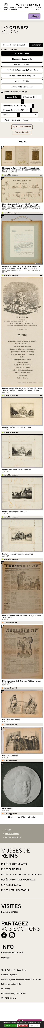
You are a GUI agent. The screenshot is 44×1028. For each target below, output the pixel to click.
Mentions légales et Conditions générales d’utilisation (21, 979)
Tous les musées (22, 53)
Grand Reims (21, 970)
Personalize (34, 1026)
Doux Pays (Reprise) (9, 755)
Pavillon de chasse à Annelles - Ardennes (17, 554)
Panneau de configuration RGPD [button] (13, 993)
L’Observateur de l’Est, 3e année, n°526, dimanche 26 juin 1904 (21, 617)
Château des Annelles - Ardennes (14, 512)
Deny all (23, 1026)
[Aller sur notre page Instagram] (12, 935)
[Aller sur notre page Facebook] (4, 935)
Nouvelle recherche (23, 127)
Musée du (22, 76)
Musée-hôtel (22, 87)
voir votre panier (23, 132)
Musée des (22, 59)
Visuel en (14, 92)
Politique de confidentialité (11, 984)
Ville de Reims (6, 970)
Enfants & (9, 912)
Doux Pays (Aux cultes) (10, 720)
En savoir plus (38, 8)
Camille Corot (7, 808)
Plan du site (5, 989)
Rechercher (36, 45)
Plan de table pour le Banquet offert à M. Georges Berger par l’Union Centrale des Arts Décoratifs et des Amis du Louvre (20, 205)
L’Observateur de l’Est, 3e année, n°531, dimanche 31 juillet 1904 (21, 682)
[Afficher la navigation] (6, 5)
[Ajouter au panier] (41, 147)
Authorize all (11, 1026)
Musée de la (22, 70)
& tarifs (12, 952)
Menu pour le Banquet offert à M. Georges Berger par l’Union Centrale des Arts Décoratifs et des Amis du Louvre (21, 169)
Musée (34, 16)
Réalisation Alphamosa (9, 975)
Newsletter (6, 957)
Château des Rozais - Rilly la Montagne (16, 427)
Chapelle (22, 81)
